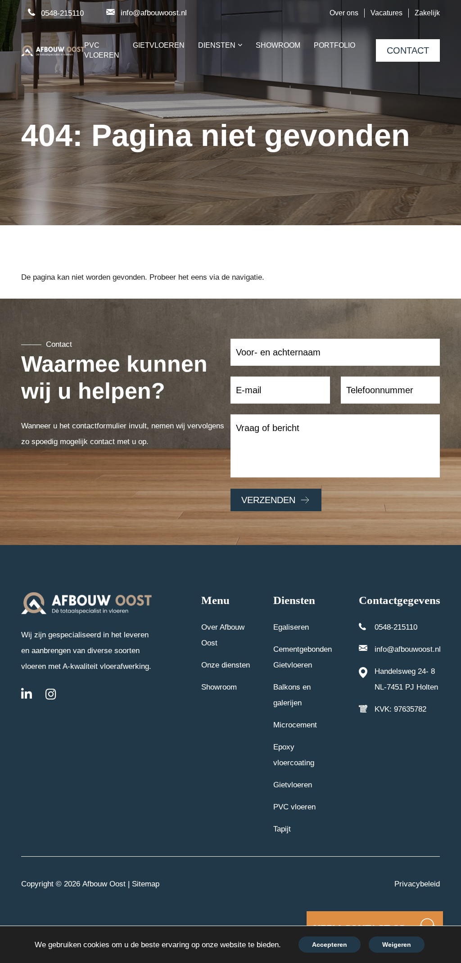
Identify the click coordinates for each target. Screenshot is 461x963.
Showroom (219, 687)
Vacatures (386, 13)
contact (408, 50)
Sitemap (145, 884)
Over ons (344, 13)
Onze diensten (225, 665)
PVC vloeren (294, 807)
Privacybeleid (417, 884)
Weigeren (396, 944)
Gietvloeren (292, 785)
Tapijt (282, 829)
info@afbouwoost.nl (154, 13)
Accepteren (329, 944)
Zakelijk (427, 13)
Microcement (295, 725)
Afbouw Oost (104, 884)
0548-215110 (62, 13)
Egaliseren (291, 627)
